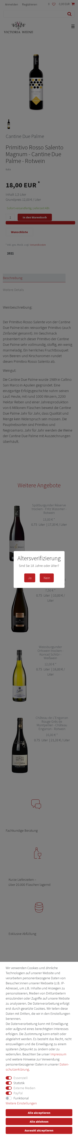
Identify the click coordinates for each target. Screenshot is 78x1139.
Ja (29, 578)
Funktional (21, 1098)
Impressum (58, 1054)
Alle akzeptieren (39, 1113)
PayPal (18, 1093)
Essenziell (20, 1078)
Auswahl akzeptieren (39, 1130)
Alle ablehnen (39, 1121)
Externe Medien (24, 1088)
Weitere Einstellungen (21, 1103)
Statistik (19, 1083)
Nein (47, 578)
